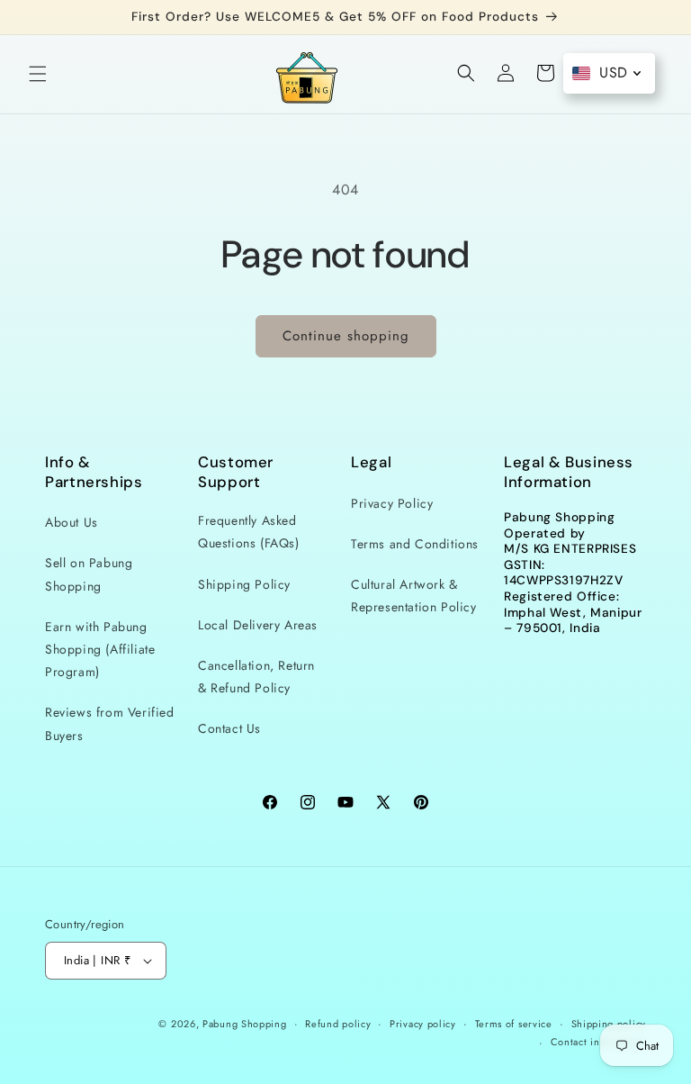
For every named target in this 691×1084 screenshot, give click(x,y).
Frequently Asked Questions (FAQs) (249, 531)
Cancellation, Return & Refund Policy (256, 676)
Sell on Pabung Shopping (88, 574)
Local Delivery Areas (258, 625)
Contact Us (229, 728)
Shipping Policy (244, 584)
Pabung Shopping (244, 1023)
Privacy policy (423, 1023)
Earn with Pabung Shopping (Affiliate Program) (100, 649)
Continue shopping (346, 336)
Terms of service (513, 1023)
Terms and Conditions (415, 544)
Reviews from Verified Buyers (110, 723)
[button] (38, 74)
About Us (71, 522)
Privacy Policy (392, 503)
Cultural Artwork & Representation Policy (414, 595)
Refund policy (338, 1023)
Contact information (598, 1041)
